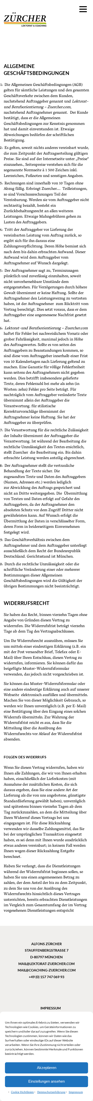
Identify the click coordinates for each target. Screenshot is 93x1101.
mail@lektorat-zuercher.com (46, 964)
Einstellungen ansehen (46, 1081)
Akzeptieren (46, 1068)
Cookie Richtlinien (22, 1092)
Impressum (76, 1092)
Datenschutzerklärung (51, 1092)
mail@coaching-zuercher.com (47, 970)
